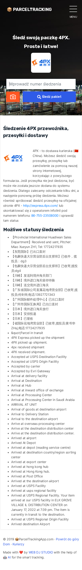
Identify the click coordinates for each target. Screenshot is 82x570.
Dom (6, 544)
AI (9, 557)
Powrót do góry (67, 539)
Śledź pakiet (51, 97)
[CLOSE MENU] (73, 9)
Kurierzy (18, 544)
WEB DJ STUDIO (41, 552)
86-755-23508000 (45, 215)
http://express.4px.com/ (40, 206)
